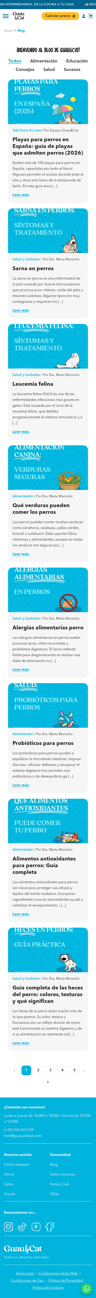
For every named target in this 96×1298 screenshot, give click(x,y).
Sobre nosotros (62, 1174)
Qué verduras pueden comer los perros (41, 509)
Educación (77, 61)
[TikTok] (22, 1226)
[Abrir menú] (6, 16)
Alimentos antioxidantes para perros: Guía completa (44, 865)
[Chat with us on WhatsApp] (86, 1288)
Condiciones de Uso (27, 1281)
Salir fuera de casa (27, 130)
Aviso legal (25, 1273)
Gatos (9, 1184)
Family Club (59, 1184)
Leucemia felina (33, 384)
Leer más (21, 195)
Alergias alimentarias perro (48, 628)
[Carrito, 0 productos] (90, 16)
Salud (49, 70)
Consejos (25, 70)
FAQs (54, 1194)
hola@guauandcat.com (23, 1136)
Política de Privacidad (65, 1281)
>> (48, 1082)
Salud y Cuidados (26, 259)
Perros (9, 1174)
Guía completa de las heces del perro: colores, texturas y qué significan (48, 994)
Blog (54, 1165)
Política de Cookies (48, 1288)
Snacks (9, 1194)
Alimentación (43, 61)
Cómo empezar (16, 1165)
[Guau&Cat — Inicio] (18, 16)
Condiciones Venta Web (58, 1273)
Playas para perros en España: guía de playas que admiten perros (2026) (48, 146)
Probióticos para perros (43, 743)
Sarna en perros (33, 269)
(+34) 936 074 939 (18, 1130)
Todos (14, 61)
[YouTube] (36, 1226)
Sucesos (72, 70)
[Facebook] (50, 1226)
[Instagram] (8, 1226)
